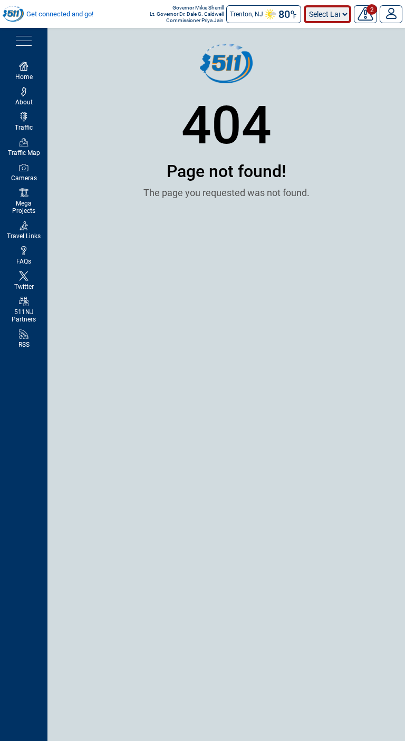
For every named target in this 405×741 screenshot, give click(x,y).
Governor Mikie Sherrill (198, 8)
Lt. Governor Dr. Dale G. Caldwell (187, 14)
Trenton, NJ (246, 14)
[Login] (391, 14)
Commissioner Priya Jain (195, 20)
